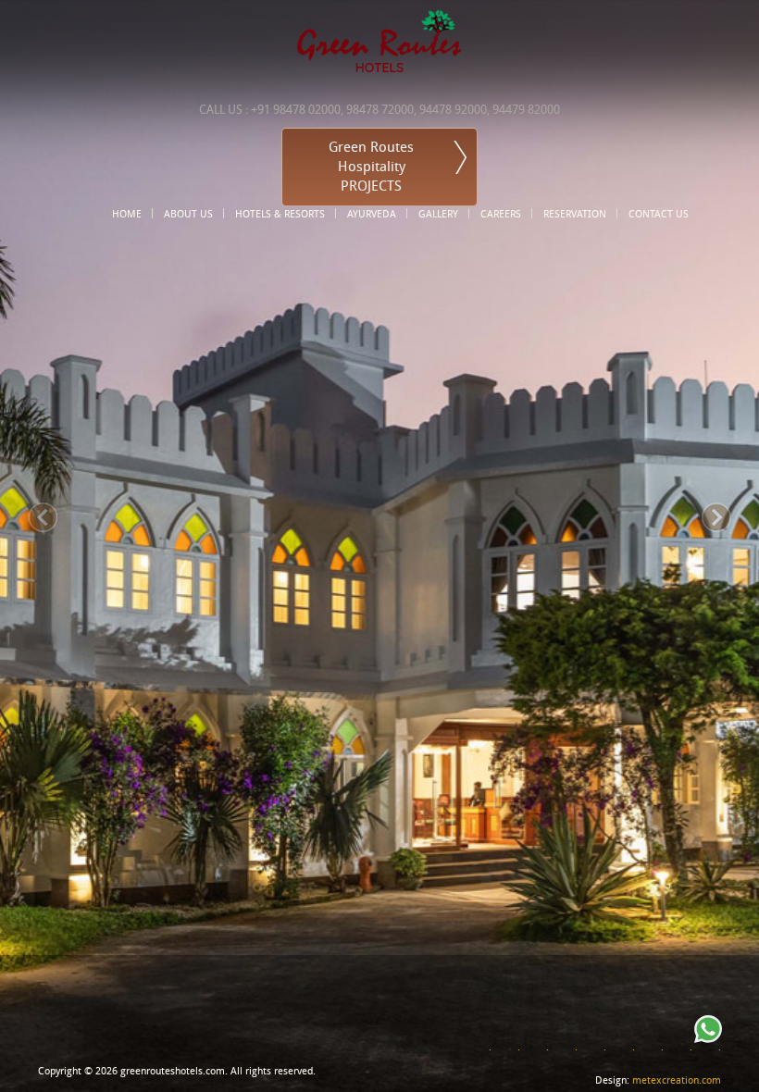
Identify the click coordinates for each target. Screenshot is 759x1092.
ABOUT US (188, 213)
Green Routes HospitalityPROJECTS (371, 166)
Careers (500, 213)
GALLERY (438, 213)
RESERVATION (574, 213)
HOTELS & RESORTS (280, 213)
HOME (127, 213)
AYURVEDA (371, 213)
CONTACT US (658, 213)
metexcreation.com (676, 1080)
